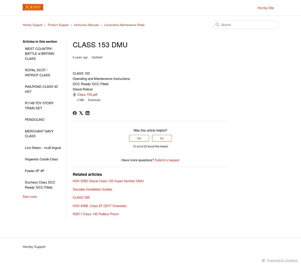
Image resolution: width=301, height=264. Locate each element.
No (162, 138)
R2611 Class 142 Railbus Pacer (96, 213)
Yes (139, 138)
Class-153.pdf (87, 94)
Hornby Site (266, 8)
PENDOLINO (35, 119)
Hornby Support (33, 25)
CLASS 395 (81, 197)
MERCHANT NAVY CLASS (39, 133)
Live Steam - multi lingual (43, 147)
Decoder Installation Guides (92, 189)
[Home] (38, 9)
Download (94, 100)
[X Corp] (81, 113)
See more (30, 196)
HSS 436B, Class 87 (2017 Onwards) (100, 205)
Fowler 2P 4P (34, 170)
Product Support (58, 25)
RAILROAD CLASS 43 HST (41, 89)
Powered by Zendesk (282, 260)
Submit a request (167, 160)
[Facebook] (75, 113)
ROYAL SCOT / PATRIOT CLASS (37, 72)
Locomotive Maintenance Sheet (124, 25)
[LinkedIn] (87, 113)
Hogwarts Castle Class (41, 159)
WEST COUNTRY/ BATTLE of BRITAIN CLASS (39, 53)
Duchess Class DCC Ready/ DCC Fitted (40, 184)
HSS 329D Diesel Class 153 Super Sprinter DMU (108, 180)
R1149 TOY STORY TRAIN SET (39, 105)
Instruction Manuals (86, 25)
